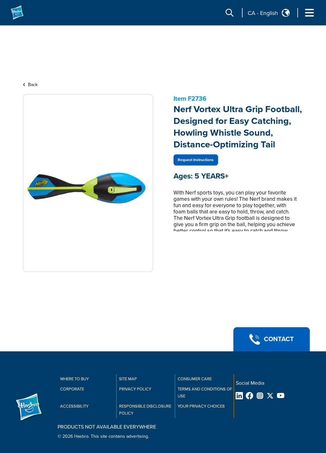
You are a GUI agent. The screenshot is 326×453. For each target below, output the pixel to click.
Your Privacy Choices (201, 406)
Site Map (128, 379)
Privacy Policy (135, 389)
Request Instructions (196, 160)
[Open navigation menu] (309, 12)
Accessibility (74, 406)
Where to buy (74, 379)
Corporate (72, 389)
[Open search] (229, 12)
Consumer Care (195, 379)
